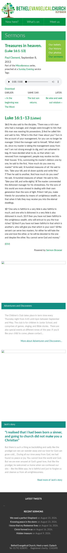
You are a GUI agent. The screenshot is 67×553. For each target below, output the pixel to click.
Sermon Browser (54, 250)
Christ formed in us (23, 530)
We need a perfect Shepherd (23, 518)
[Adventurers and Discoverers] (33, 263)
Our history (55, 48)
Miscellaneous (22, 66)
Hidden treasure (24, 533)
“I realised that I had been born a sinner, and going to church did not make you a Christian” (33, 436)
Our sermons (56, 56)
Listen (35, 118)
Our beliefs (55, 44)
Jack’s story (9, 424)
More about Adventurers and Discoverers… (41, 341)
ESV (7, 244)
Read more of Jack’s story (49, 480)
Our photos (55, 52)
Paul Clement (12, 57)
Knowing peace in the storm (23, 522)
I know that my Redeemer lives (23, 526)
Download (10, 89)
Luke (9, 51)
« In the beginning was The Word (11, 102)
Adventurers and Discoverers (18, 306)
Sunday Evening (26, 69)
